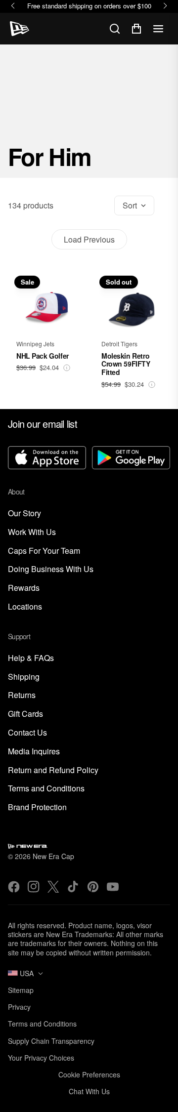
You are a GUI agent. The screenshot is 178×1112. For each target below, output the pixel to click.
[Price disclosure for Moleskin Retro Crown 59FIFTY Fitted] (152, 384)
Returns (22, 695)
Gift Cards (25, 714)
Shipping (24, 677)
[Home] (19, 28)
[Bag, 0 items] (136, 29)
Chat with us (89, 1091)
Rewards (24, 588)
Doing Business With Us (50, 569)
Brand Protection (37, 807)
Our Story (24, 513)
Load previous (89, 239)
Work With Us (32, 532)
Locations (25, 607)
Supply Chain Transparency (51, 1040)
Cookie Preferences (89, 1074)
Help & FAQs (31, 658)
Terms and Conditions (46, 788)
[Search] (115, 29)
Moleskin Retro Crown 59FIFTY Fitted (125, 364)
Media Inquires (34, 751)
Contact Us (27, 733)
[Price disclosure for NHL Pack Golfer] (67, 368)
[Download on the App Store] (47, 458)
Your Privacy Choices (41, 1057)
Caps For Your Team (44, 551)
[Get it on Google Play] (131, 458)
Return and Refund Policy (53, 770)
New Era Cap (53, 856)
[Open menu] (158, 29)
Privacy (19, 1006)
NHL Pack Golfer (42, 356)
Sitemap (21, 990)
